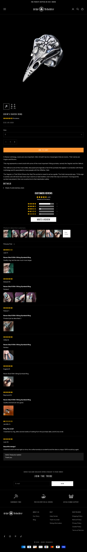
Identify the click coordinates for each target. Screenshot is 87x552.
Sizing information (56, 523)
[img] (8, 250)
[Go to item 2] (13, 106)
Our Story (36, 516)
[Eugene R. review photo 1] (8, 381)
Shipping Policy (77, 516)
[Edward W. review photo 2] (20, 297)
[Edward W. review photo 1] (8, 297)
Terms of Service (78, 530)
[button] (8, 118)
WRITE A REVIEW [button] (43, 219)
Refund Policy (76, 520)
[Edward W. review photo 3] (31, 297)
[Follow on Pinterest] (15, 536)
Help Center (54, 516)
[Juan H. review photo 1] (8, 268)
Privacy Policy (76, 523)
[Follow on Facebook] (4, 536)
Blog (34, 520)
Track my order (55, 520)
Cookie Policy (76, 527)
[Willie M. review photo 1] (8, 355)
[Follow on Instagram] (10, 536)
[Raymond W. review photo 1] (8, 410)
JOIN (62, 483)
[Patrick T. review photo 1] (8, 326)
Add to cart (43, 150)
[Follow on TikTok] (21, 536)
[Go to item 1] (6, 106)
